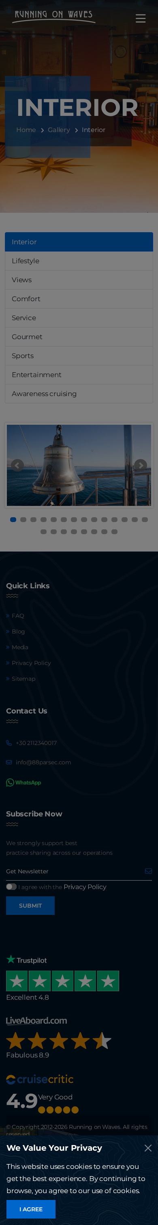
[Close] (148, 1148)
